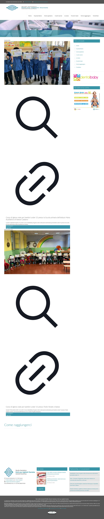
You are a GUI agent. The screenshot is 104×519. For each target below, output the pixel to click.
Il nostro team (79, 61)
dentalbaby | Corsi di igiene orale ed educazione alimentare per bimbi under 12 (84, 474)
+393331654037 (19, 480)
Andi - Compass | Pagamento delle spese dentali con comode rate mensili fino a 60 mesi (82, 479)
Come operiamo (80, 51)
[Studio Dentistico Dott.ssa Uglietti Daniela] (19, 476)
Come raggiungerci (80, 64)
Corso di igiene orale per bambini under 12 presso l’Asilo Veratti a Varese (33, 407)
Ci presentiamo (79, 48)
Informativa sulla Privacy (43, 508)
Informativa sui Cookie (55, 508)
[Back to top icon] (96, 515)
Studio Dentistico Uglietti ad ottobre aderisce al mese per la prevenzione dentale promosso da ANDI (84, 489)
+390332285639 (27, 1)
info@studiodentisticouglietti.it (40, 1)
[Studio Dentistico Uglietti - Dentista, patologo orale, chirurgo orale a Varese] (27, 8)
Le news (78, 58)
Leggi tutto (8, 227)
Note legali (63, 508)
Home (87, 33)
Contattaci (78, 67)
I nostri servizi (79, 55)
